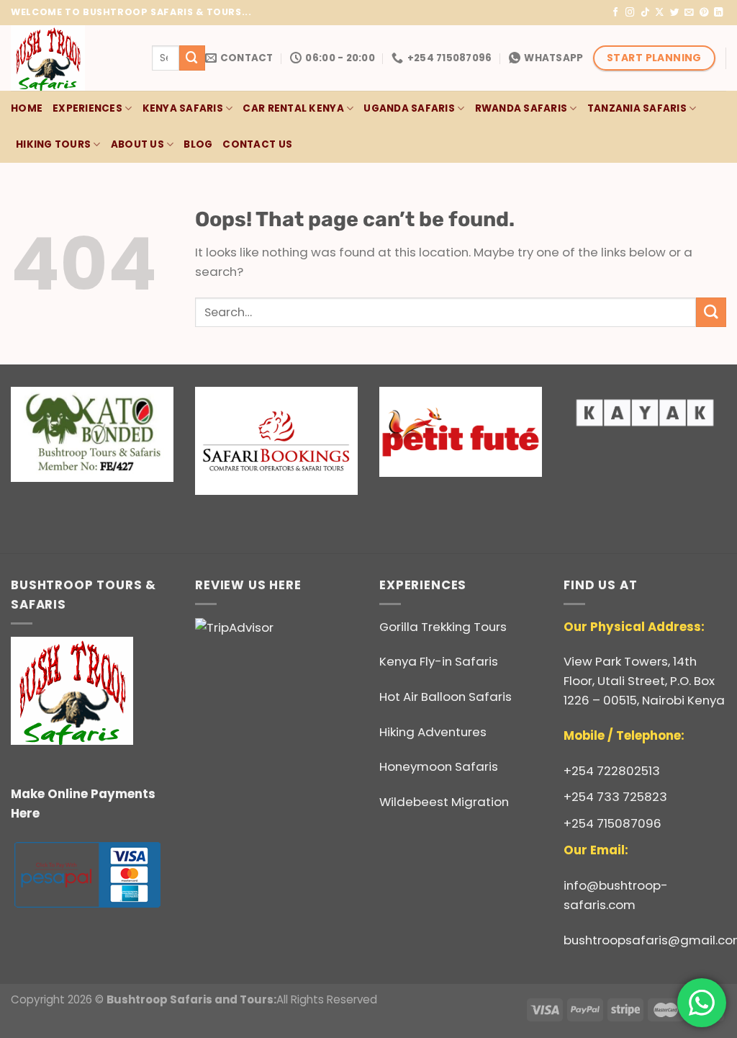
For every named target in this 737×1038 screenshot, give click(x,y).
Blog (198, 144)
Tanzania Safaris (637, 108)
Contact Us (257, 144)
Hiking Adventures (433, 732)
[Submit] (192, 58)
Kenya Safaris (183, 108)
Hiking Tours (53, 144)
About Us (137, 144)
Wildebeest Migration (444, 801)
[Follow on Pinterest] (704, 13)
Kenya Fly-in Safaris (438, 661)
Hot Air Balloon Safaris (445, 696)
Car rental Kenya (293, 108)
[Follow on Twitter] (674, 13)
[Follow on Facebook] (615, 13)
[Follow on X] (659, 13)
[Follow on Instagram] (630, 13)
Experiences (87, 108)
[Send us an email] (689, 13)
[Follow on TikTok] (645, 13)
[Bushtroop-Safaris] (70, 58)
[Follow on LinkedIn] (718, 13)
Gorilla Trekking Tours (443, 626)
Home (26, 108)
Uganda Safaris (409, 108)
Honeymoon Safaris (438, 766)
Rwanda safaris (521, 108)
